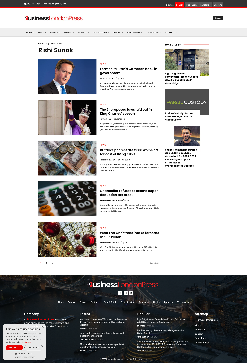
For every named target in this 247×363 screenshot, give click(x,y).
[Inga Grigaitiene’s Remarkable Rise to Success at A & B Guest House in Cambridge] (187, 62)
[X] (131, 293)
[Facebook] (120, 293)
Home (41, 43)
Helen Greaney (107, 159)
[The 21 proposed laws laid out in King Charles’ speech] (67, 117)
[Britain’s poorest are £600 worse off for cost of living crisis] (67, 158)
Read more (26, 342)
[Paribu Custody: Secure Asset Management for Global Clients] (187, 102)
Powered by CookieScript (24, 357)
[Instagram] (126, 293)
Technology (143, 337)
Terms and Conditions (207, 320)
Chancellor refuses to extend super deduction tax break (129, 193)
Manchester (191, 5)
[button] (24, 353)
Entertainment (87, 340)
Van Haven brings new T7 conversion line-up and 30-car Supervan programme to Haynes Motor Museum (104, 322)
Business (83, 328)
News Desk (105, 78)
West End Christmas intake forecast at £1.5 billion (129, 235)
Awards (140, 351)
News (103, 64)
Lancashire (205, 5)
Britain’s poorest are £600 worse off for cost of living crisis (129, 152)
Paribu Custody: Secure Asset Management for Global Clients (179, 116)
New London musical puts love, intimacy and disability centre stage (102, 334)
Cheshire (218, 5)
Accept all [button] (14, 347)
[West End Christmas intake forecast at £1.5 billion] (67, 239)
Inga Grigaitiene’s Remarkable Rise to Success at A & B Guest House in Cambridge (181, 78)
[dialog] (24, 342)
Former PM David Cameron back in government (128, 71)
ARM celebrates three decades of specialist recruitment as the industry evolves (102, 345)
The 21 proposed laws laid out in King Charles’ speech (126, 111)
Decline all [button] (33, 347)
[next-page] (52, 263)
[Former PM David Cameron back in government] (67, 76)
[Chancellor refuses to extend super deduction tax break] (67, 198)
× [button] (42, 327)
